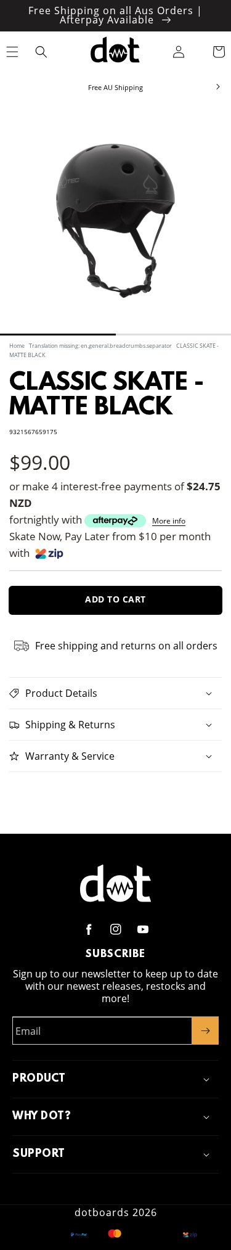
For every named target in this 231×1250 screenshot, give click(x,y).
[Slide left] (13, 87)
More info (168, 521)
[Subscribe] (205, 1031)
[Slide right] (217, 87)
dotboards (102, 1212)
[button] (41, 52)
